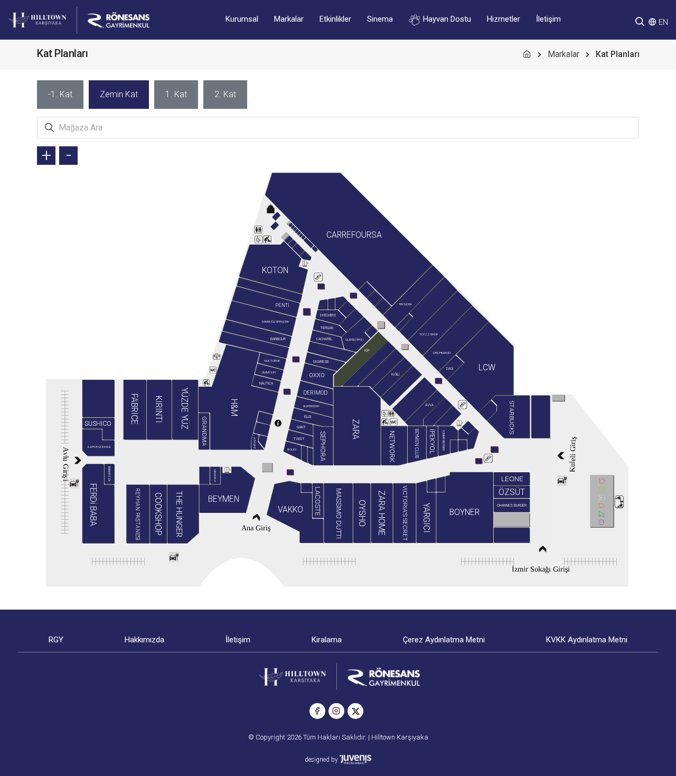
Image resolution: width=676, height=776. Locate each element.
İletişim (548, 19)
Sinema (380, 19)
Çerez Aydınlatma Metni (444, 639)
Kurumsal (242, 19)
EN (663, 22)
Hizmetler (503, 19)
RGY (56, 639)
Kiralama (327, 639)
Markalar (289, 19)
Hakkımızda (144, 639)
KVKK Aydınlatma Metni (586, 639)
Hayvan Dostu (446, 19)
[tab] (60, 94)
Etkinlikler (335, 19)
